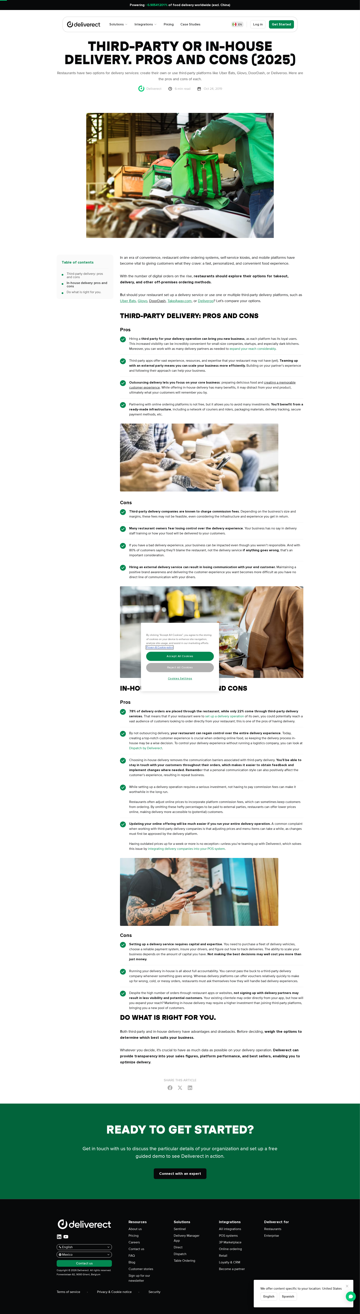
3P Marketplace (230, 1242)
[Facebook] (170, 1087)
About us (135, 1229)
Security (154, 1292)
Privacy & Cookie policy (159, 647)
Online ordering (230, 1249)
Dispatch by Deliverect (145, 748)
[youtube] (65, 1236)
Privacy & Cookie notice (114, 1292)
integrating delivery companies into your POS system (186, 849)
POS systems (228, 1236)
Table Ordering (184, 1261)
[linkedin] (59, 1236)
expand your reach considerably (253, 349)
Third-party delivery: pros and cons (85, 275)
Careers (134, 1242)
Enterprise (271, 1236)
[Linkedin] (190, 1087)
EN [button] (240, 24)
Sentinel (180, 1229)
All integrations (230, 1229)
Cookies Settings (180, 678)
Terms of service (68, 1292)
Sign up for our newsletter (139, 1278)
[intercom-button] (351, 1296)
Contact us (136, 1249)
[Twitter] (180, 1087)
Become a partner (232, 1269)
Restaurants (272, 1229)
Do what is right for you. (84, 292)
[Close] (347, 1286)
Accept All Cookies (180, 656)
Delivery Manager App (186, 1238)
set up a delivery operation (224, 716)
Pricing (134, 1236)
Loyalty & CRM (229, 1262)
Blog (132, 1262)
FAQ (132, 1256)
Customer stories (141, 1269)
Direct (178, 1247)
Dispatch (180, 1254)
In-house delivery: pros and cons (87, 284)
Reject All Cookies (180, 667)
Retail (223, 1256)
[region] (180, 657)
